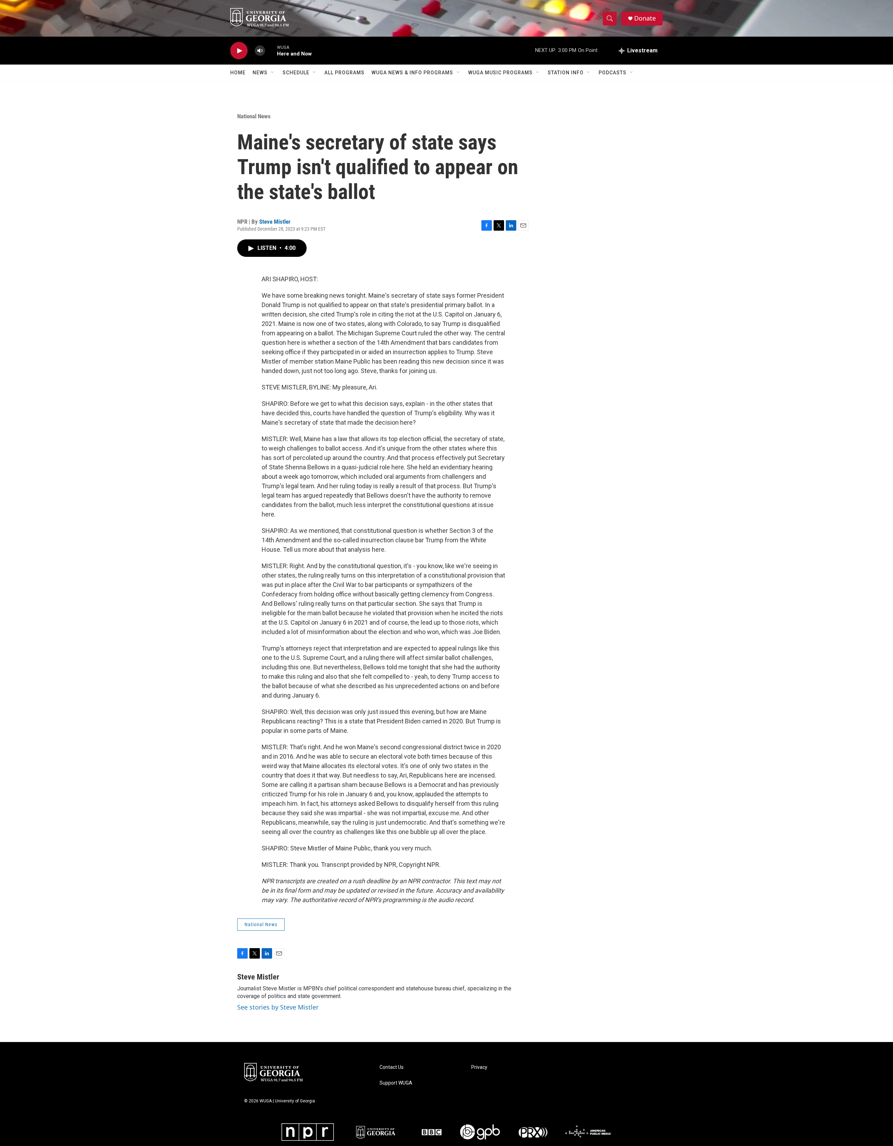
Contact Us (392, 1067)
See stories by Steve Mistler (277, 1007)
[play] (239, 51)
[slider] (271, 50)
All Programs (344, 72)
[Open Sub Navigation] (273, 72)
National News (254, 116)
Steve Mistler (275, 221)
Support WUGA (396, 1083)
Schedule (296, 72)
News (260, 72)
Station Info (566, 72)
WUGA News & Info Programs (412, 72)
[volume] (260, 51)
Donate (645, 18)
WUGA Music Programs (500, 72)
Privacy (479, 1067)
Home (238, 72)
